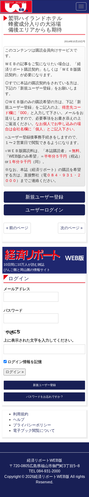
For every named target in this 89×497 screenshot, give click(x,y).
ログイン (18, 278)
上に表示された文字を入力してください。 (40, 340)
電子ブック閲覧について (34, 430)
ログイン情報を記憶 (24, 362)
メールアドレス (17, 289)
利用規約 (20, 414)
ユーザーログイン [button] (44, 209)
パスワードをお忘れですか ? (44, 396)
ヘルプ (18, 420)
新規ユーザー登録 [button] (44, 197)
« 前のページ (17, 228)
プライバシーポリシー (32, 425)
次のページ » (72, 228)
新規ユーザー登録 (44, 385)
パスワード (13, 310)
